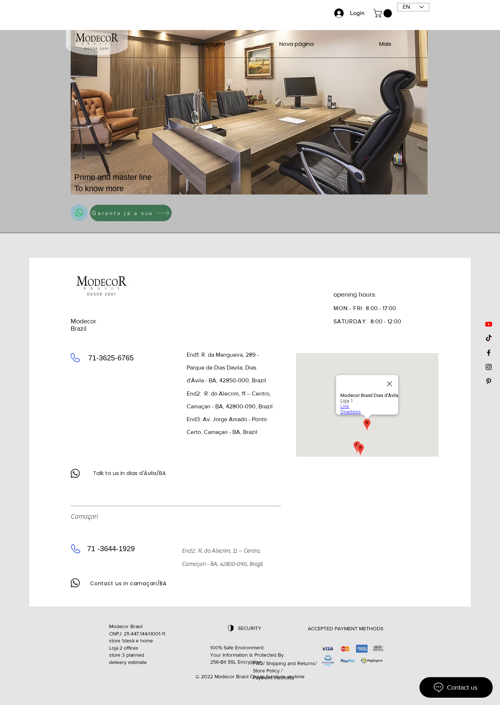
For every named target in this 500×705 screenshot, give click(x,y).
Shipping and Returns (290, 663)
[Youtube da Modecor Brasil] (489, 324)
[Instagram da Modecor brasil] (489, 367)
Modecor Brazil (83, 325)
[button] (383, 13)
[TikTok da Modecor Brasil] (489, 338)
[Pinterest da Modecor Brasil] (489, 381)
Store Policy (266, 671)
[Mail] (79, 212)
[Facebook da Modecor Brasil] (489, 353)
